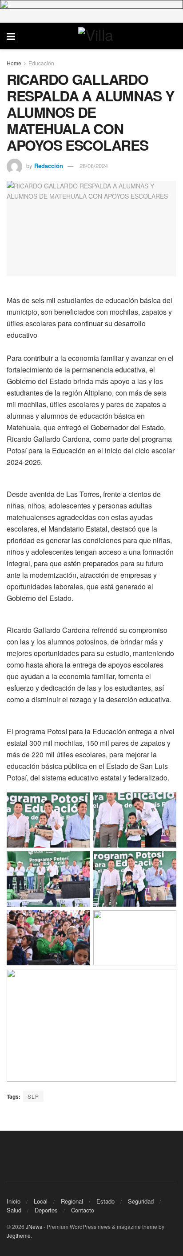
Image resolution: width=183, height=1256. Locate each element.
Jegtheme (19, 1235)
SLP (33, 1096)
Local (41, 1201)
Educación (41, 63)
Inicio (13, 1201)
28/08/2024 (94, 165)
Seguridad (141, 1201)
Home (14, 63)
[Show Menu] (11, 36)
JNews (34, 1226)
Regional (72, 1201)
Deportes (46, 1210)
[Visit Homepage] (98, 36)
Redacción (48, 165)
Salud (14, 1210)
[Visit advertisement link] (91, 11)
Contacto (82, 1210)
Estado (105, 1201)
